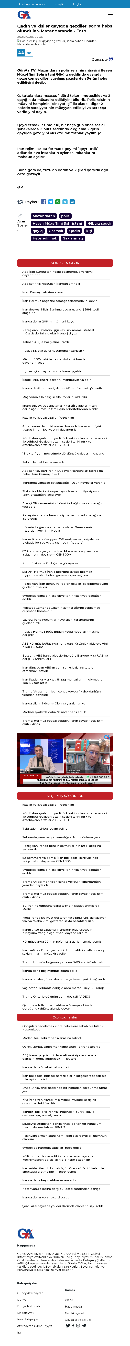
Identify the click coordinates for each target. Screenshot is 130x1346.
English (77, 4)
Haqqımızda (73, 1306)
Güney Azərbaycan (30, 1293)
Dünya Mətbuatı (28, 1306)
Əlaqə (69, 1300)
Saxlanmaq (73, 238)
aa (29, 52)
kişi (89, 231)
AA (21, 52)
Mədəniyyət (25, 1312)
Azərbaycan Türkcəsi (32, 4)
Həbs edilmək (45, 238)
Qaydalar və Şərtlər (78, 1319)
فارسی (59, 4)
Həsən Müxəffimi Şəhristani (57, 223)
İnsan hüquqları (28, 1319)
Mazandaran (44, 216)
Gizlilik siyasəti (75, 1313)
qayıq (38, 231)
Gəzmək (56, 231)
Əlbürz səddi (99, 223)
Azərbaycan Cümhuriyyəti (35, 1326)
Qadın (74, 231)
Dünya (21, 1299)
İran (20, 1332)
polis (65, 216)
